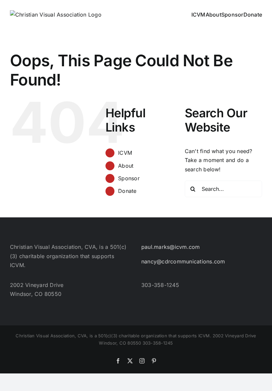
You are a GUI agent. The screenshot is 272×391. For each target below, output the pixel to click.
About (125, 165)
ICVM (125, 152)
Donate (127, 191)
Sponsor (129, 178)
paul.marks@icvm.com (170, 247)
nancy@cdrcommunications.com (183, 261)
